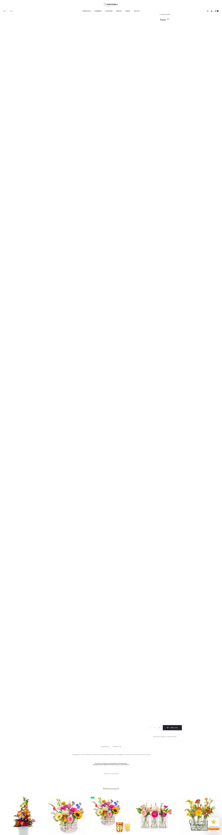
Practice (137, 11)
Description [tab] (105, 747)
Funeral (127, 11)
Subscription (86, 11)
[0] (215, 11)
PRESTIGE (119, 11)
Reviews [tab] (117, 747)
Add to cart (174, 728)
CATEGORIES (108, 11)
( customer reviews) (164, 14)
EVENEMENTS (98, 11)
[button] (150, 727)
